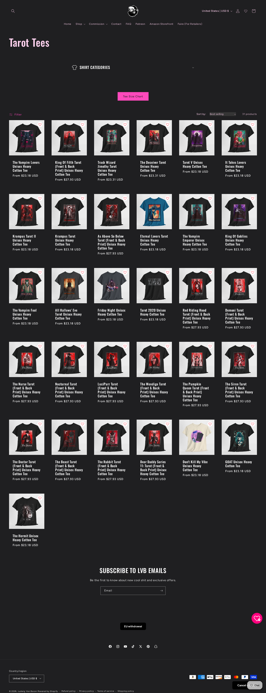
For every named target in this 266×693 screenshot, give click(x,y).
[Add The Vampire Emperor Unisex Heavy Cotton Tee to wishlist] (210, 198)
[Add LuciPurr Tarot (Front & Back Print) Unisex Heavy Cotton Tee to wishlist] (125, 346)
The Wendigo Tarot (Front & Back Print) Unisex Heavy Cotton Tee (154, 390)
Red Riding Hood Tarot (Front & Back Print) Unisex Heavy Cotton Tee (197, 316)
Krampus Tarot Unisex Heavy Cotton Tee (65, 240)
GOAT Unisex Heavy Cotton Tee (238, 464)
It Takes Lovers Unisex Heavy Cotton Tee (235, 166)
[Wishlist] (246, 11)
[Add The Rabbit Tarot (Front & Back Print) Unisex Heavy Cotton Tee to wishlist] (125, 423)
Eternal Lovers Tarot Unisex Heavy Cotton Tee (154, 240)
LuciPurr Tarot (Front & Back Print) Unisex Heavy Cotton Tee (112, 390)
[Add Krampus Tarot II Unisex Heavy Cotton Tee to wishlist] (40, 198)
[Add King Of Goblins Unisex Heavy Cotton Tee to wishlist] (252, 198)
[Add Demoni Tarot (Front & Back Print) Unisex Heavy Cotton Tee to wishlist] (252, 272)
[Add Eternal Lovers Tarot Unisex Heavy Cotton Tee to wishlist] (167, 198)
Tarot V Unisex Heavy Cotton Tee (195, 164)
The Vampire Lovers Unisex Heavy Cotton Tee (26, 166)
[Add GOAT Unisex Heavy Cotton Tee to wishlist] (252, 423)
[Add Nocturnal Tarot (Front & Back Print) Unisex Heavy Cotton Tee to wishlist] (82, 346)
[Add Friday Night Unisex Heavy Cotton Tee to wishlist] (125, 272)
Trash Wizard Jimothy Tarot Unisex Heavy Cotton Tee (107, 168)
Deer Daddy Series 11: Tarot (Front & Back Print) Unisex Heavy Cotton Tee (153, 468)
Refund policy (69, 691)
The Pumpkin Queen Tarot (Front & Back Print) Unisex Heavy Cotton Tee (196, 392)
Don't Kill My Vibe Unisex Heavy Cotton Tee (195, 466)
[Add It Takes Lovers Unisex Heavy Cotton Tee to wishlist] (252, 124)
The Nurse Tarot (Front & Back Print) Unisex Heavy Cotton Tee (27, 390)
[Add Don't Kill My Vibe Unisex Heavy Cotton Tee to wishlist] (210, 423)
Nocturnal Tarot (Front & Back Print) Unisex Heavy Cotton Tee (69, 390)
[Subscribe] (161, 590)
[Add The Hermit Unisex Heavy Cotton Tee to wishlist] (40, 497)
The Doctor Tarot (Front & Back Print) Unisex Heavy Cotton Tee (27, 468)
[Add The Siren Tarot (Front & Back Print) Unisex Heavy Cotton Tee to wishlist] (252, 346)
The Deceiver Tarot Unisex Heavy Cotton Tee (153, 166)
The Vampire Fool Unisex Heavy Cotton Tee (25, 314)
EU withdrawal (133, 626)
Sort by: (201, 114)
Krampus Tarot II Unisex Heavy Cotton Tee (24, 240)
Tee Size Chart (133, 96)
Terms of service (105, 691)
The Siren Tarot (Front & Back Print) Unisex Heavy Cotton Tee (239, 390)
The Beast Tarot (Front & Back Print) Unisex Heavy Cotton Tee (69, 468)
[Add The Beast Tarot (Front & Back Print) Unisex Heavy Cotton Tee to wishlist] (82, 423)
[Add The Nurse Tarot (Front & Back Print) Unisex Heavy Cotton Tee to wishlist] (40, 346)
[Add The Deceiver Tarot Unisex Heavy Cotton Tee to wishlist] (167, 124)
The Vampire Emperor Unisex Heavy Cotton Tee (195, 240)
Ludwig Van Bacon (27, 691)
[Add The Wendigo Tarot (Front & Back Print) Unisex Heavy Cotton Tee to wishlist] (167, 346)
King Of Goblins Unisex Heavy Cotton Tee (236, 240)
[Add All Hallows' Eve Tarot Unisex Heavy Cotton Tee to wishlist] (82, 272)
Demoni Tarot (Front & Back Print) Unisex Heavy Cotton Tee (239, 316)
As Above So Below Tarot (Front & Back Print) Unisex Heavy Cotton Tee (112, 242)
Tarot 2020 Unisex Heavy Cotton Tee (153, 312)
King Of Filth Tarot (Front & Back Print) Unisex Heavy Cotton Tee (69, 168)
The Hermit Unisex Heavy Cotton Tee (26, 538)
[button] (13, 11)
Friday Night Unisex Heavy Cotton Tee (112, 312)
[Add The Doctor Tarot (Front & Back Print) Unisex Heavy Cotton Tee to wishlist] (40, 423)
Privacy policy (86, 691)
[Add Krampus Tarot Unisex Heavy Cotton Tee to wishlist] (82, 198)
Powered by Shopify (48, 691)
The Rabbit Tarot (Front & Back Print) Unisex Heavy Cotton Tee (112, 468)
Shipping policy (126, 691)
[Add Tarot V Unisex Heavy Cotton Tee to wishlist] (210, 124)
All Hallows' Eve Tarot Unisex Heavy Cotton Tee (68, 314)
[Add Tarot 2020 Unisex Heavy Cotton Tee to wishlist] (167, 272)
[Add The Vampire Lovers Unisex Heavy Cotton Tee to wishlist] (40, 124)
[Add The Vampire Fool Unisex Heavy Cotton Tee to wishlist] (40, 272)
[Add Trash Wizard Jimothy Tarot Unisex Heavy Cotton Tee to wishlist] (125, 124)
